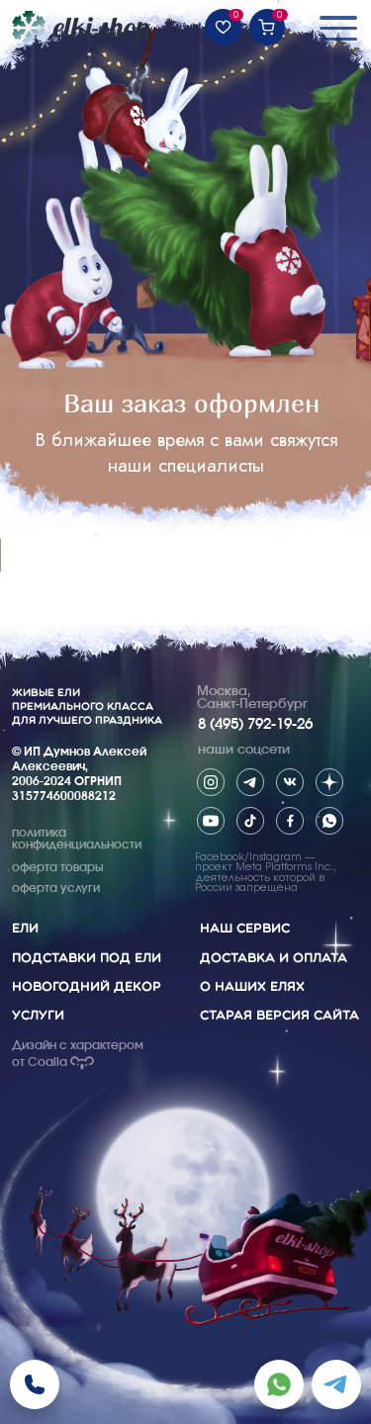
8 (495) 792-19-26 (255, 724)
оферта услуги (56, 888)
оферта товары (58, 867)
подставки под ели (86, 958)
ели (25, 928)
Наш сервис (245, 928)
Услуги (38, 1016)
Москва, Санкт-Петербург (252, 698)
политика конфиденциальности (76, 839)
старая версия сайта (279, 1016)
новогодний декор (86, 987)
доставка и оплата (273, 958)
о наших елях (252, 987)
